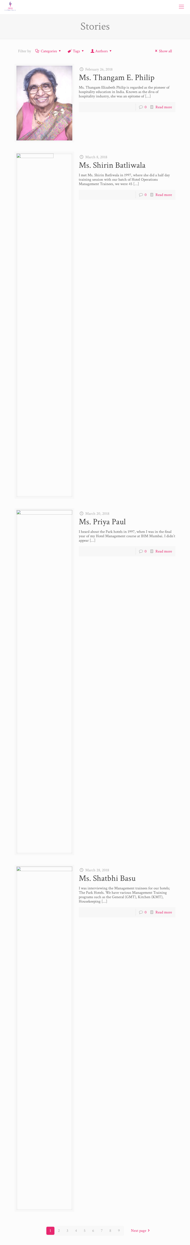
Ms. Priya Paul (102, 521)
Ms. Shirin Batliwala (112, 165)
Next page (138, 1230)
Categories (49, 51)
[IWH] (10, 7)
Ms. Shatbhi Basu (107, 878)
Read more (163, 107)
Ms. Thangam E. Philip (117, 77)
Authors (101, 51)
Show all (165, 51)
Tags (76, 51)
